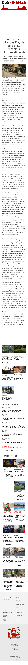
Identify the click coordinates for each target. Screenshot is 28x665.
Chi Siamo (18, 619)
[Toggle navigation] (6, 12)
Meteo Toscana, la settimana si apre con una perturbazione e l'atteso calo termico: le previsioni (14, 418)
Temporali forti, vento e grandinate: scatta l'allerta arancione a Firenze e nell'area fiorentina (12, 449)
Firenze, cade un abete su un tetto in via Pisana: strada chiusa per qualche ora (20, 474)
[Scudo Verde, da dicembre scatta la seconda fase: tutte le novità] (8, 551)
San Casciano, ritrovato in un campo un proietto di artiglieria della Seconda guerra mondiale (8, 541)
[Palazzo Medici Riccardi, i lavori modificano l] (8, 463)
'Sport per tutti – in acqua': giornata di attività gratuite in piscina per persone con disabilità (19, 517)
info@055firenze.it (6, 613)
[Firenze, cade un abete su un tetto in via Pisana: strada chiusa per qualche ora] (19, 463)
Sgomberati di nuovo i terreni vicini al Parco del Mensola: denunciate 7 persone (20, 584)
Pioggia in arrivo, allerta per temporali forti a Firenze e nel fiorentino (12, 411)
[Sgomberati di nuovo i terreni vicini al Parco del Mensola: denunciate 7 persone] (19, 573)
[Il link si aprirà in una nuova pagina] (16, 648)
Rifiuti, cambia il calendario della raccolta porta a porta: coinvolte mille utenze (19, 540)
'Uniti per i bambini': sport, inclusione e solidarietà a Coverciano (20, 496)
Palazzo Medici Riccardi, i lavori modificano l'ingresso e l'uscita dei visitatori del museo (8, 475)
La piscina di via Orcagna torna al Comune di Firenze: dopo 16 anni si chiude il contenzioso (14, 434)
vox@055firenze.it (6, 620)
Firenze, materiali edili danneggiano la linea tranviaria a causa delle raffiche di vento (19, 562)
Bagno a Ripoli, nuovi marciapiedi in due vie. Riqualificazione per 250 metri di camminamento (8, 518)
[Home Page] (14, 5)
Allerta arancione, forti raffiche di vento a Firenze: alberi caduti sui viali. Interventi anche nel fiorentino (8, 585)
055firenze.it (14, 655)
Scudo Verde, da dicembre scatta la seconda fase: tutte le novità (8, 562)
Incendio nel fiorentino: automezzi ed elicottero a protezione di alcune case (12, 441)
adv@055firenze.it (6, 616)
